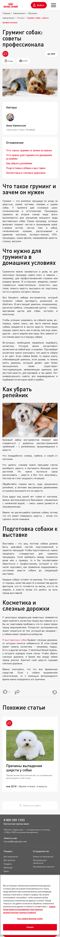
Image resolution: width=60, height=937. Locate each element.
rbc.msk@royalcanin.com (15, 841)
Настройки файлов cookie (30, 918)
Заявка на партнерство (43, 856)
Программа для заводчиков (39, 861)
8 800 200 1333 (14, 820)
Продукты (8, 864)
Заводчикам (19, 13)
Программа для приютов (43, 866)
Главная (6, 13)
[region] (30, 905)
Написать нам (10, 838)
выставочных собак (16, 639)
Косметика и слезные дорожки (25, 172)
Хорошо (30, 927)
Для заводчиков (11, 856)
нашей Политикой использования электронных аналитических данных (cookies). (29, 909)
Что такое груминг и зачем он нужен (29, 150)
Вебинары (8, 867)
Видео (6, 871)
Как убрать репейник (19, 163)
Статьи (20, 17)
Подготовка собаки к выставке (26, 168)
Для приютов (9, 860)
